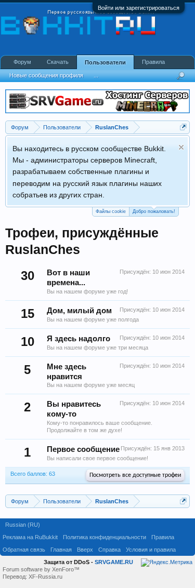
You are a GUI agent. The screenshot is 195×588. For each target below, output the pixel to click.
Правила (153, 62)
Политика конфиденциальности (104, 537)
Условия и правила (151, 549)
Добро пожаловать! (154, 211)
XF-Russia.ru (45, 576)
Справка (109, 549)
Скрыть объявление (181, 147)
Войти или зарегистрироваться (138, 8)
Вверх (85, 549)
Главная (61, 549)
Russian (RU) (22, 525)
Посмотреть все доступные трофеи (135, 475)
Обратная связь (24, 549)
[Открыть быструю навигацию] (183, 127)
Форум (22, 62)
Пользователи (105, 62)
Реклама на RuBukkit (30, 537)
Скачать (58, 62)
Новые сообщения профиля (46, 75)
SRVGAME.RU (114, 562)
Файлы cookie (111, 211)
